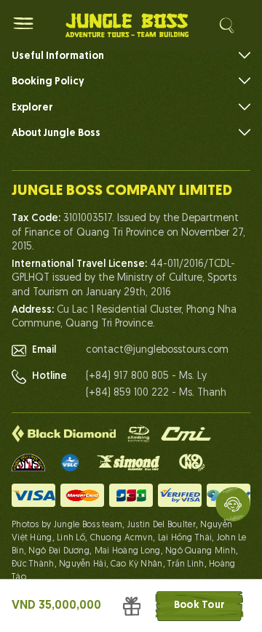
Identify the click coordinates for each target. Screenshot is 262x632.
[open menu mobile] (23, 23)
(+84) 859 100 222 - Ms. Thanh (156, 393)
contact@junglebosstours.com (157, 350)
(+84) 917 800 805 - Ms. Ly (146, 376)
